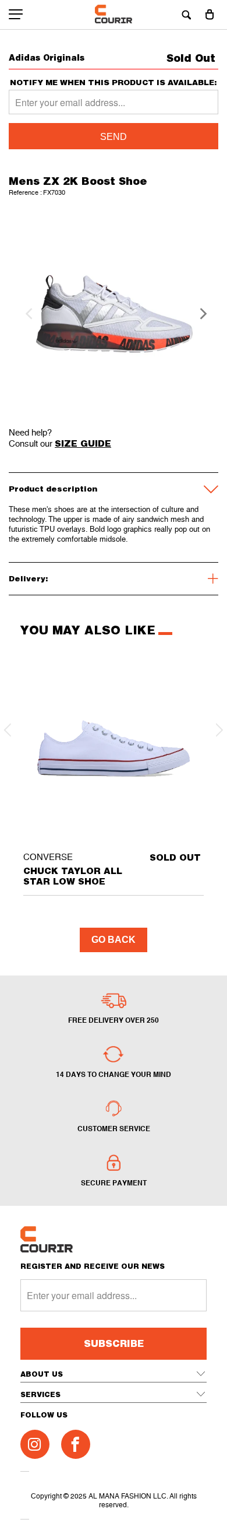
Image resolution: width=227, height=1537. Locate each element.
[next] (199, 314)
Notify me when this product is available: (113, 82)
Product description (53, 488)
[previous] (27, 314)
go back (113, 940)
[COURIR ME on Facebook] (75, 1444)
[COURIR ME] (114, 14)
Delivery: (28, 578)
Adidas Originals (46, 57)
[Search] (186, 14)
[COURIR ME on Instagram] (34, 1444)
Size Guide (83, 443)
